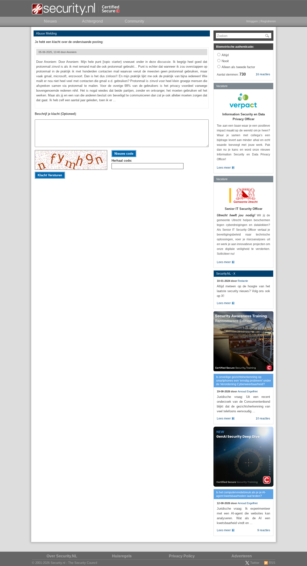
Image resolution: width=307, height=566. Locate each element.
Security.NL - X (225, 273)
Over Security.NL (62, 556)
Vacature (222, 86)
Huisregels (122, 556)
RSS (272, 563)
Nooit (225, 61)
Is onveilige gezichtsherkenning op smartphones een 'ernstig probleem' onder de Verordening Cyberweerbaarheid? (243, 380)
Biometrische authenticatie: (235, 46)
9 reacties (263, 530)
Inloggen (252, 21)
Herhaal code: (122, 160)
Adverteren (241, 556)
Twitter (254, 563)
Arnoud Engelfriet (248, 391)
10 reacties (263, 418)
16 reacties (263, 74)
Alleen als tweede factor (238, 67)
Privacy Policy (182, 556)
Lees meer (224, 167)
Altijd (225, 55)
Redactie (243, 280)
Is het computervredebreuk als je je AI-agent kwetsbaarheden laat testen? (241, 494)
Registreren (268, 21)
